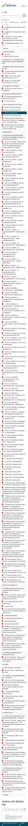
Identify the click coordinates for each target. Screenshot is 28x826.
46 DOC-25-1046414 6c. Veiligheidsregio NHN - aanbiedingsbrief (13, 384)
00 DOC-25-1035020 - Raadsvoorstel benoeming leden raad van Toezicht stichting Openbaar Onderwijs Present (13, 776)
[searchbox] (11, 15)
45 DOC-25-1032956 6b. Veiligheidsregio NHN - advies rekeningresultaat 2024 (10, 379)
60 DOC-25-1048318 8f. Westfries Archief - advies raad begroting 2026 (12, 450)
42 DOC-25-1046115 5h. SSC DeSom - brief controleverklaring (14, 362)
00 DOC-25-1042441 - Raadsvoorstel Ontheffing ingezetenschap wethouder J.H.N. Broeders (13, 659)
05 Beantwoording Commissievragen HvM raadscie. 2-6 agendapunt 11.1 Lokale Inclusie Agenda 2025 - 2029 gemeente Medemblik (14, 755)
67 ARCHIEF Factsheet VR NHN (13, 474)
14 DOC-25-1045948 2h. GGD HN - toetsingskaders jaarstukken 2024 (13, 212)
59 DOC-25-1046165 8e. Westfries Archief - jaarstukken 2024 (13, 445)
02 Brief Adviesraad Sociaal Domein (14, 740)
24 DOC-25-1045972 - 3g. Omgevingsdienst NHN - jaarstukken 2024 (13, 266)
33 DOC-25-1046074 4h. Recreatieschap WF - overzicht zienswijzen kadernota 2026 (14, 317)
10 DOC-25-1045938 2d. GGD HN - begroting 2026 (13, 193)
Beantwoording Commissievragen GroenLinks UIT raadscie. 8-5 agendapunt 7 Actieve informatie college (13, 120)
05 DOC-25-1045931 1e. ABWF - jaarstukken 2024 (12, 170)
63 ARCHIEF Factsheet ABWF (13, 461)
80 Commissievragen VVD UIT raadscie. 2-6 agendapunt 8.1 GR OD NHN (14, 571)
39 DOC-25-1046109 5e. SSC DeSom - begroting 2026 (14, 348)
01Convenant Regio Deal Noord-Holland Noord (12, 602)
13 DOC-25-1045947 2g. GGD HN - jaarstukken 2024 (13, 207)
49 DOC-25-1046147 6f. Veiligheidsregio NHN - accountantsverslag (14, 399)
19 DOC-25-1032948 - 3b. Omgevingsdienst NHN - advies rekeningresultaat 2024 (10, 238)
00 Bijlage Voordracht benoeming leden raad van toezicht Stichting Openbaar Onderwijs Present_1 (14, 783)
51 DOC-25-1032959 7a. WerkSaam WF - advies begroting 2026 (13, 408)
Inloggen (22, 823)
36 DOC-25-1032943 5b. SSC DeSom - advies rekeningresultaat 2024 (14, 334)
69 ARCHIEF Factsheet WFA (12, 480)
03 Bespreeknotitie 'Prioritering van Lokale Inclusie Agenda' (13, 744)
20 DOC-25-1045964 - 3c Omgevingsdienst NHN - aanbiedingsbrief (13, 244)
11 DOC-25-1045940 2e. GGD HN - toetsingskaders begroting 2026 (13, 198)
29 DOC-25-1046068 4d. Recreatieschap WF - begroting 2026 (12, 293)
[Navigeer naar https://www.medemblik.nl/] (8, 6)
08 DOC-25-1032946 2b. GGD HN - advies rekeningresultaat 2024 (13, 184)
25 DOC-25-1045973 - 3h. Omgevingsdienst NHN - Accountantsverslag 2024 (10, 272)
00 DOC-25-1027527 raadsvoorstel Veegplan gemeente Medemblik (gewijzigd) (14, 681)
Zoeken (3, 12)
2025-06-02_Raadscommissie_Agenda (10, 55)
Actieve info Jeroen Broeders (12, 110)
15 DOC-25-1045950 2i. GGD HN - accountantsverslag (13, 216)
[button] (24, 15)
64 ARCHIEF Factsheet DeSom (13, 464)
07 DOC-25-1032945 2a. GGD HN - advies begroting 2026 (13, 179)
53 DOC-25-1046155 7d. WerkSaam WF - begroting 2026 (13, 417)
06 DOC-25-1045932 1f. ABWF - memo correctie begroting (12, 174)
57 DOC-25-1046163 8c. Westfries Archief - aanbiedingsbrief (13, 436)
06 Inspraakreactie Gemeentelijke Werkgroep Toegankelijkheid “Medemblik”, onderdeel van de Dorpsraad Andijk (13, 762)
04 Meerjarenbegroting (10, 615)
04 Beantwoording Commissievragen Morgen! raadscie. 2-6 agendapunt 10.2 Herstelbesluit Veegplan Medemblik (13, 707)
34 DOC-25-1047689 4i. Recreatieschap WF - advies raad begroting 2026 (14, 323)
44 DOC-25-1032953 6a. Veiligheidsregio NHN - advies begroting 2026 (13, 372)
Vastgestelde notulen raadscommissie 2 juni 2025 (14, 33)
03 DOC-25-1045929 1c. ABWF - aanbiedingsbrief (12, 160)
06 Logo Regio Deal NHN (11, 624)
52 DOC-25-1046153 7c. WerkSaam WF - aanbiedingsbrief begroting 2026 (13, 413)
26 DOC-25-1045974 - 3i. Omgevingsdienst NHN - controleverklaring (14, 277)
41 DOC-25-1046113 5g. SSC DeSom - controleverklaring (14, 357)
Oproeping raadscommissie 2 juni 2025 (12, 44)
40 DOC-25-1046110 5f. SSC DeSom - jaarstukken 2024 (14, 353)
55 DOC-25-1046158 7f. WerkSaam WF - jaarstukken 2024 (13, 427)
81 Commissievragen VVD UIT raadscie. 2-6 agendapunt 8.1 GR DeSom (13, 576)
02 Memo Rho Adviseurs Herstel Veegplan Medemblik (12, 697)
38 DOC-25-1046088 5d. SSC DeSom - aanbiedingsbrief (14, 343)
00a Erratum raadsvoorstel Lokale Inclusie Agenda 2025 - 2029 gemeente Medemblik (13, 731)
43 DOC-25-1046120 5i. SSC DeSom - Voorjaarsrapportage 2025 (13, 367)
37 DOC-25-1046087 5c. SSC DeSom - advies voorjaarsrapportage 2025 (14, 339)
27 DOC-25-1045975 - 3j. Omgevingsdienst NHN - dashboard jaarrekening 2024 (12, 283)
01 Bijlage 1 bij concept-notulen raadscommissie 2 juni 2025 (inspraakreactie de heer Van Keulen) (12, 38)
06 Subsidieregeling (10, 621)
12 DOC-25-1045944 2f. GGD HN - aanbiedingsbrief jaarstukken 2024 (13, 202)
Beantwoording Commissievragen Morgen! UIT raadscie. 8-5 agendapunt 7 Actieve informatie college (13, 126)
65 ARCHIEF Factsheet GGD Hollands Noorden (11, 468)
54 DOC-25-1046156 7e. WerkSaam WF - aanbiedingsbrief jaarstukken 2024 (13, 422)
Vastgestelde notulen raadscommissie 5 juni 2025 (14, 28)
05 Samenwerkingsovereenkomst (13, 618)
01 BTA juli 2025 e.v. (10, 101)
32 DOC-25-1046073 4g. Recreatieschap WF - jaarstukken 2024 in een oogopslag (13, 310)
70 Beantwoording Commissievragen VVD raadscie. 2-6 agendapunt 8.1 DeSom (14, 483)
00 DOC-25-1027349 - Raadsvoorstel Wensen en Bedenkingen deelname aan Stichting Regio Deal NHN (13, 596)
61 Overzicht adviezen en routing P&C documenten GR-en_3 (14, 455)
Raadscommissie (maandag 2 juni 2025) (18, 22)
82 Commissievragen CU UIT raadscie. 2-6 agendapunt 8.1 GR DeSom (13, 581)
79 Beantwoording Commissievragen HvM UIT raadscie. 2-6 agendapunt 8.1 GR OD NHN (14, 565)
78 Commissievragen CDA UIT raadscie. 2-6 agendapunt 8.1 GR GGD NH (14, 560)
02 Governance (8, 606)
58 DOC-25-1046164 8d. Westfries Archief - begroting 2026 (13, 441)
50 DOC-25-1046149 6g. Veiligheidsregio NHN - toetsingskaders (13, 403)
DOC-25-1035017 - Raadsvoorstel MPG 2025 (13, 671)
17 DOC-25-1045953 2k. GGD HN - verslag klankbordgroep (13, 226)
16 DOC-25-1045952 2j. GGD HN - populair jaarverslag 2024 (13, 221)
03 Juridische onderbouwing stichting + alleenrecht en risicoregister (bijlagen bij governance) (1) (13, 610)
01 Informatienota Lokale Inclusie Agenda (12, 736)
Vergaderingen (8, 22)
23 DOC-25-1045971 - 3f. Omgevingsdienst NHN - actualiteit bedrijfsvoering (11, 261)
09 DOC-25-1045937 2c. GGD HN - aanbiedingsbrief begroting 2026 (13, 188)
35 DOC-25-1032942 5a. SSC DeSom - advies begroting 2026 (14, 329)
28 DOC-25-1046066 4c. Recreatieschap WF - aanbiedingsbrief (12, 289)
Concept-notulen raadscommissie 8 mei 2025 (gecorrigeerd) (13, 72)
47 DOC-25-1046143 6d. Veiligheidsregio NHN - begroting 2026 (12, 389)
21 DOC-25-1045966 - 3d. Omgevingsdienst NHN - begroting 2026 (13, 248)
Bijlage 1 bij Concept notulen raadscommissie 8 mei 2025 (11, 77)
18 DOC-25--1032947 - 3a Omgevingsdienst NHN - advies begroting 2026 (13, 231)
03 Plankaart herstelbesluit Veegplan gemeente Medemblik (13, 701)
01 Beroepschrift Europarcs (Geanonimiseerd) (11, 692)
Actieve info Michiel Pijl (10, 112)
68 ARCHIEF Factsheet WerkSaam (14, 477)
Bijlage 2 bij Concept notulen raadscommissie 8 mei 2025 (11, 81)
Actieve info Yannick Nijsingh (12, 115)
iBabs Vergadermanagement (10, 823)
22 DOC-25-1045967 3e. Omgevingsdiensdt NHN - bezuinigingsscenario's (10, 254)
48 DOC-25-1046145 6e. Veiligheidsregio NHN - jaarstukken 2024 (13, 394)
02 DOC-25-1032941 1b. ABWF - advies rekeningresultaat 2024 (12, 156)
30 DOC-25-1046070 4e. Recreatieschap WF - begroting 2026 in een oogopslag (13, 299)
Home (3, 22)
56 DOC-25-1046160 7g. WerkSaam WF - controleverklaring (13, 431)
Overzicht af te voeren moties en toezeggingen (12, 89)
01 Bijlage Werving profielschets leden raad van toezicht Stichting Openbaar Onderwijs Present (14, 789)
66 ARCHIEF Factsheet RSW (12, 471)
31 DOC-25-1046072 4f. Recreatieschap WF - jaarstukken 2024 (12, 305)
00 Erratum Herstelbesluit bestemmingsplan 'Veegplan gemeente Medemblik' (12, 686)
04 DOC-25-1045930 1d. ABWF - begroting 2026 (12, 165)
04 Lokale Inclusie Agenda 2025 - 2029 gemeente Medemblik (12, 748)
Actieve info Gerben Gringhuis (12, 107)
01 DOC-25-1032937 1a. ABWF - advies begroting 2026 (12, 151)
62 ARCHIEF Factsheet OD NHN (13, 458)
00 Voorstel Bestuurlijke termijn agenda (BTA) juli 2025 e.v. (12, 97)
